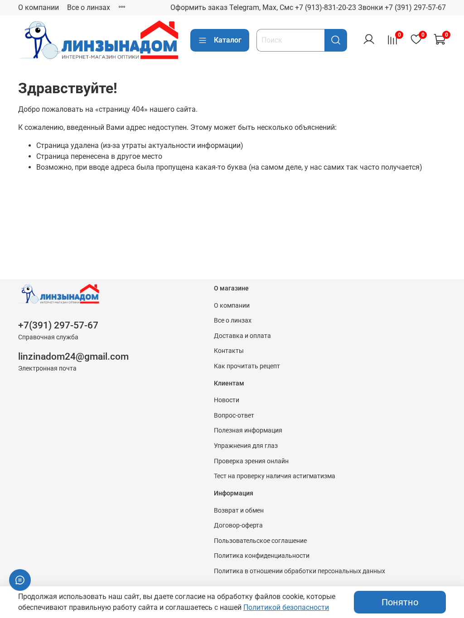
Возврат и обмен (239, 510)
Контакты (229, 351)
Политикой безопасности (286, 607)
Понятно (400, 602)
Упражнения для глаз (246, 446)
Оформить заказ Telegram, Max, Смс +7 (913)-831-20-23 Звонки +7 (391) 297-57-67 (308, 7)
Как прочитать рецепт (247, 366)
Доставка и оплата (242, 336)
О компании (38, 7)
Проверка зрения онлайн (251, 461)
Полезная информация (248, 430)
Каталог (228, 40)
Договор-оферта (238, 525)
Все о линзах (88, 7)
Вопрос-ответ (234, 415)
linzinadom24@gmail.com (73, 356)
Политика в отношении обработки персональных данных (299, 571)
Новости (226, 400)
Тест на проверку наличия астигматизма (274, 476)
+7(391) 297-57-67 (58, 325)
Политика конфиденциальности (261, 556)
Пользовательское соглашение (260, 541)
